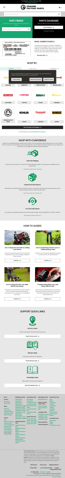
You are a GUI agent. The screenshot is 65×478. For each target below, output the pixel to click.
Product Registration (9, 424)
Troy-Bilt (48, 472)
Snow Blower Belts (31, 404)
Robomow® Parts (42, 422)
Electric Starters (54, 412)
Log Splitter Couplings (43, 414)
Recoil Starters (53, 413)
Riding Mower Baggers (21, 405)
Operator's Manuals (9, 421)
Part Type (33, 68)
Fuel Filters (52, 409)
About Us (6, 408)
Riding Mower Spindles (21, 418)
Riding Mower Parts (20, 397)
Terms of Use (43, 464)
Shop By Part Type (54, 397)
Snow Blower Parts (31, 397)
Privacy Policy (7, 410)
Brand (12, 68)
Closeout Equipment (43, 424)
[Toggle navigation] (4, 7)
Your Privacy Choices (47, 467)
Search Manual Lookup (31, 360)
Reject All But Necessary (35, 79)
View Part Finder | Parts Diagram (31, 127)
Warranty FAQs (7, 426)
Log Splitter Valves (42, 419)
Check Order (7, 403)
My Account (7, 401)
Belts (51, 399)
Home (5, 397)
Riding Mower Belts (20, 407)
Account (6, 399)
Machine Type (55, 68)
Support (6, 417)
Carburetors (53, 405)
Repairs (51, 422)
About (5, 406)
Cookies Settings (16, 79)
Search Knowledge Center (31, 385)
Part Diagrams (7, 428)
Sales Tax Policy (8, 414)
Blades (51, 401)
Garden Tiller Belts (31, 419)
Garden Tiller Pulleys (32, 422)
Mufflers (52, 415)
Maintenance (53, 420)
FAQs (5, 420)
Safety (51, 423)
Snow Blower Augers (32, 402)
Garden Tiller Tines (31, 423)
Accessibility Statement (31, 2)
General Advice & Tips (55, 425)
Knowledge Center (54, 418)
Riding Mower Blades (20, 409)
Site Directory (33, 464)
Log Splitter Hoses (42, 416)
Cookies (57, 467)
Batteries (52, 410)
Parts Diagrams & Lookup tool (38, 131)
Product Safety (8, 429)
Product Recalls (8, 431)
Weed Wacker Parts (43, 397)
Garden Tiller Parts (31, 416)
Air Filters (52, 404)
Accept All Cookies (48, 79)
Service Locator (8, 423)
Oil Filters (52, 407)
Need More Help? (41, 55)
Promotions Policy (8, 413)
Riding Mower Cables (20, 410)
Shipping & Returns (8, 411)
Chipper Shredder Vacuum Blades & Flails (42, 407)
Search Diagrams (47, 27)
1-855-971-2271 (8, 434)
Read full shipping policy (37, 169)
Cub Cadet (42, 472)
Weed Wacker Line (42, 399)
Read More (22, 261)
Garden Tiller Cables (32, 420)
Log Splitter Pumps (43, 417)
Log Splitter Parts (42, 412)
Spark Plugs (53, 402)
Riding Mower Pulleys (20, 417)
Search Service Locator (31, 336)
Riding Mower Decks (20, 412)
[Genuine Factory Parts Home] (32, 7)
